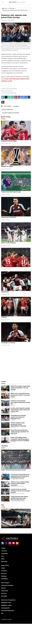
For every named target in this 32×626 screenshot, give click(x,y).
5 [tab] (20, 529)
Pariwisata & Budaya (7, 585)
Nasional (3, 593)
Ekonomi (3, 573)
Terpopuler (4, 553)
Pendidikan (4, 578)
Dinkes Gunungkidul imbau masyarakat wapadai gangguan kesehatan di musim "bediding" (20, 439)
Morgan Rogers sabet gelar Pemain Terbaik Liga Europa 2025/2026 (15, 216)
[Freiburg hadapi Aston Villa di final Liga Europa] (15, 257)
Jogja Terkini (5, 565)
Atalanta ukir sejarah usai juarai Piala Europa (14, 10)
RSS (2, 613)
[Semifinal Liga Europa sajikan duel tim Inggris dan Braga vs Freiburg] (16, 332)
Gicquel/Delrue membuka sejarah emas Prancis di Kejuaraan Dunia (18, 417)
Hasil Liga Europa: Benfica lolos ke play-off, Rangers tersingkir (14, 165)
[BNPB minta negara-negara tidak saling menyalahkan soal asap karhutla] (5, 388)
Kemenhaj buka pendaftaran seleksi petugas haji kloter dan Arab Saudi (20, 431)
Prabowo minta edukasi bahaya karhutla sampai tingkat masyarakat (20, 483)
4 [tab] (18, 529)
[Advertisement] (16, 363)
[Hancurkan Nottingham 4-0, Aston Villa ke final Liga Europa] (16, 281)
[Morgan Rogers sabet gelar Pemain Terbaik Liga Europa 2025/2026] (16, 206)
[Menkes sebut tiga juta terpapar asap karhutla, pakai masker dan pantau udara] (5, 410)
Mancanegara (5, 582)
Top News (4, 446)
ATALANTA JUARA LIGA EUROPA (10, 112)
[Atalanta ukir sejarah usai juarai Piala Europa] (16, 459)
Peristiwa (4, 570)
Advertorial (4, 590)
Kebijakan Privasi (6, 602)
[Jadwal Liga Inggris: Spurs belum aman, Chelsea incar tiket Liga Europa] (16, 181)
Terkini (3, 381)
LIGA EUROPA (7, 106)
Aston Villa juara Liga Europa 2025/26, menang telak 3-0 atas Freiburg (15, 241)
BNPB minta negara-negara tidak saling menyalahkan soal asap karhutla (20, 387)
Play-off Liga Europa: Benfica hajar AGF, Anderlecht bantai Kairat (13, 140)
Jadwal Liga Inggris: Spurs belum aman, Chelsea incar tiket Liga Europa (13, 191)
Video (3, 559)
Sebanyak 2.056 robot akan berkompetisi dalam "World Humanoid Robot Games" (14, 469)
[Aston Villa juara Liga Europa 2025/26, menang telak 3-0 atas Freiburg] (16, 232)
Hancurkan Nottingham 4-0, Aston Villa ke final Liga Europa (15, 290)
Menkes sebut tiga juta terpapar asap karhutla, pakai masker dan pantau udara (20, 409)
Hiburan (3, 588)
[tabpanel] (16, 518)
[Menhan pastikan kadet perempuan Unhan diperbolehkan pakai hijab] (5, 425)
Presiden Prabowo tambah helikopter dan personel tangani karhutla (20, 491)
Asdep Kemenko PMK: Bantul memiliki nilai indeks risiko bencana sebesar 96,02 (19, 498)
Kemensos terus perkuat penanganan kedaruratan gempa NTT (20, 402)
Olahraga (12, 8)
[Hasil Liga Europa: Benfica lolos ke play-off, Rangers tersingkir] (16, 155)
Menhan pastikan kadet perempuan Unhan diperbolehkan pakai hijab (18, 424)
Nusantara (4, 561)
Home (6, 8)
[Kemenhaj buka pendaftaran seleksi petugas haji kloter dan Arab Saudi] (5, 432)
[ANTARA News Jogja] (17, 2)
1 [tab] (11, 529)
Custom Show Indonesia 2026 (14, 525)
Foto (2, 505)
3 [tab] (16, 529)
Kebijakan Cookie (6, 605)
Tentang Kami (5, 608)
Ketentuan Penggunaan (8, 600)
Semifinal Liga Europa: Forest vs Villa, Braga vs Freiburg (15, 316)
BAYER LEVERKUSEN (7, 109)
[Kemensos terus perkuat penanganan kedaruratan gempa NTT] (5, 403)
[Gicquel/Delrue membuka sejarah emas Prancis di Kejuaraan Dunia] (5, 417)
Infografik (4, 596)
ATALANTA (16, 106)
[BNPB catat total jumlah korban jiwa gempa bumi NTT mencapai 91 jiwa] (5, 395)
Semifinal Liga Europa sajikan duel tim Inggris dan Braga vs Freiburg (15, 341)
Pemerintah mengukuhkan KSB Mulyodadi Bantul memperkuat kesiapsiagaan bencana (20, 476)
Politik (3, 568)
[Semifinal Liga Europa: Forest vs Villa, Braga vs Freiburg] (16, 306)
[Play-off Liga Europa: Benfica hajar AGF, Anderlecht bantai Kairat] (16, 130)
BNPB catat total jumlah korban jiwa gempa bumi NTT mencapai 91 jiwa (20, 395)
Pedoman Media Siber (7, 610)
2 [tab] (13, 529)
